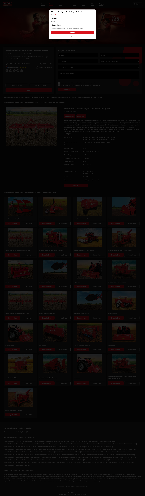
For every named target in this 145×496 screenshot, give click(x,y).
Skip (72, 37)
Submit (72, 32)
